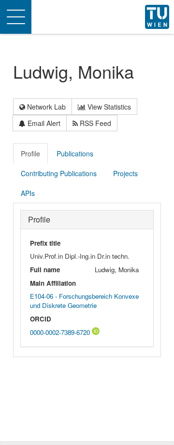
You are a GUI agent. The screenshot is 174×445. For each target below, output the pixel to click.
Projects (125, 173)
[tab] (31, 153)
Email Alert (43, 123)
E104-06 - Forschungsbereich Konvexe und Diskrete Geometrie (84, 301)
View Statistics (108, 106)
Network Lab (45, 106)
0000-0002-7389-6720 (61, 332)
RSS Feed (94, 123)
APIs (28, 193)
